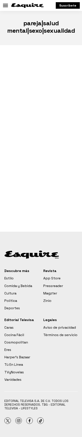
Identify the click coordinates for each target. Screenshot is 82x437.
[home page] (27, 5)
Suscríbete (67, 5)
